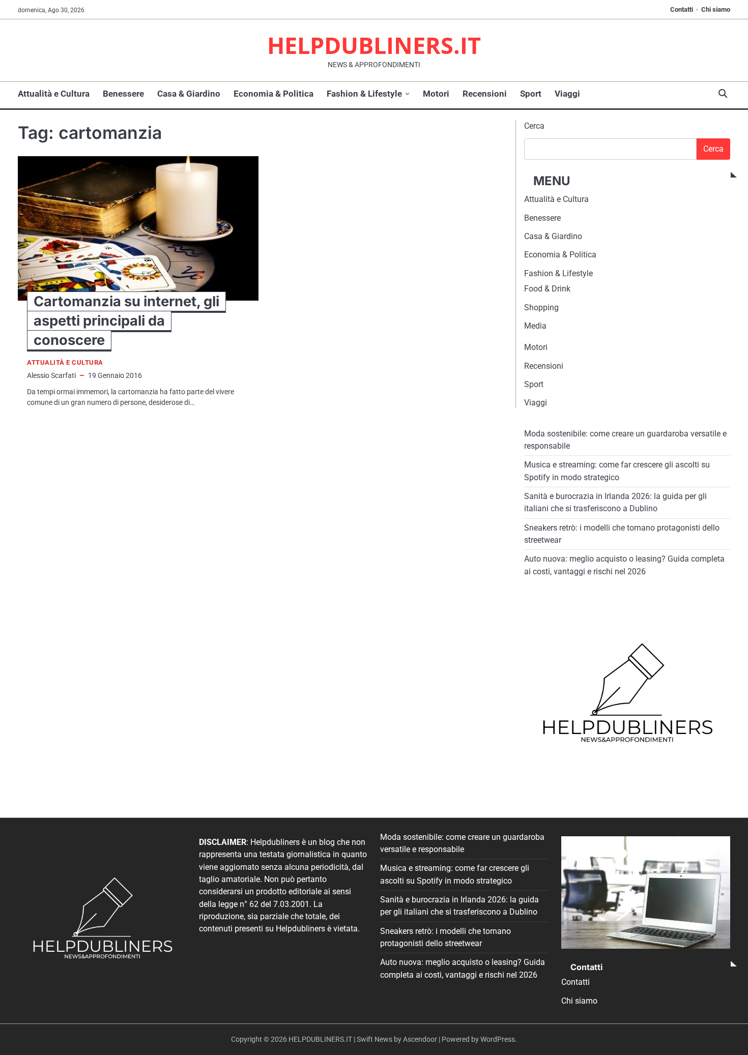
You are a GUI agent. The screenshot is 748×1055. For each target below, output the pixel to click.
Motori (436, 94)
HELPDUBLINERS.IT (374, 45)
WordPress (497, 1039)
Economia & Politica (273, 94)
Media (535, 326)
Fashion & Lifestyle (364, 94)
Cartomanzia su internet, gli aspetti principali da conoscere (126, 320)
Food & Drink (547, 289)
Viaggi (567, 94)
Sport (530, 94)
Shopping (541, 307)
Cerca (534, 126)
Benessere (123, 94)
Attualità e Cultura (54, 94)
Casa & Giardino (188, 94)
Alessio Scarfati (51, 375)
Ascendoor (420, 1039)
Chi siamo (715, 9)
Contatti (681, 9)
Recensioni (485, 94)
